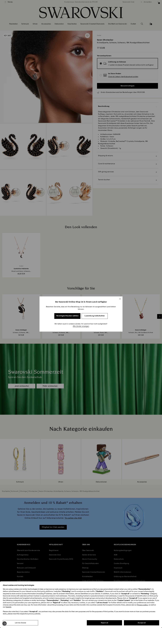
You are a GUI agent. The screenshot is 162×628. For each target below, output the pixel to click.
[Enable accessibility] (4, 623)
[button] (120, 299)
